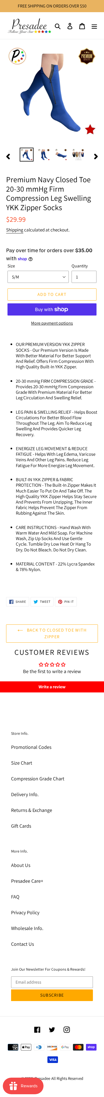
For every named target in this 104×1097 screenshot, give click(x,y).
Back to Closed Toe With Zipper (56, 633)
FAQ (15, 896)
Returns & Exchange (31, 810)
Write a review (52, 687)
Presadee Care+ (27, 881)
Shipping (14, 230)
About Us (20, 865)
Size (11, 266)
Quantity (80, 266)
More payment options (52, 323)
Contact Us (22, 944)
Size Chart (21, 763)
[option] (26, 154)
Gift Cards (21, 826)
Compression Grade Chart (37, 778)
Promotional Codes (31, 747)
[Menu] (94, 25)
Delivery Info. (25, 794)
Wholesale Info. (27, 928)
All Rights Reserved (67, 1078)
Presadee (42, 1078)
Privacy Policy (25, 912)
